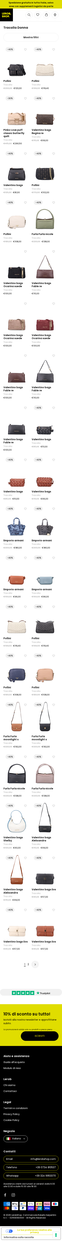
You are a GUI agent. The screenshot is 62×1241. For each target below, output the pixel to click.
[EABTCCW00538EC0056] (16, 569)
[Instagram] (13, 1194)
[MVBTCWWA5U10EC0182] (16, 419)
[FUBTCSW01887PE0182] (45, 716)
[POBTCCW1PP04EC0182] (16, 61)
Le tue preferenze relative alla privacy (34, 1231)
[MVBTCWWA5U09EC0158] (45, 263)
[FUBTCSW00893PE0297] (45, 214)
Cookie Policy (11, 1120)
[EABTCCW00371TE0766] (16, 520)
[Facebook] (5, 1194)
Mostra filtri (31, 37)
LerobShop (16, 1215)
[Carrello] (46, 14)
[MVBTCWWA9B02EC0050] (45, 315)
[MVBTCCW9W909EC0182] (45, 817)
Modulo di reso (12, 1068)
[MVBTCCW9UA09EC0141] (45, 471)
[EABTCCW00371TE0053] (45, 520)
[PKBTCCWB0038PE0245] (16, 110)
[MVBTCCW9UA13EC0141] (16, 471)
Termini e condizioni (15, 1108)
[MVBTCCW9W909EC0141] (16, 869)
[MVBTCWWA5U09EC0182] (45, 367)
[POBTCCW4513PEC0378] (16, 214)
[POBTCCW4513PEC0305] (16, 667)
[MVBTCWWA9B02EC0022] (16, 315)
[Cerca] (29, 14)
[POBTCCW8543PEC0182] (45, 165)
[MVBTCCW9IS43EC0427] (45, 110)
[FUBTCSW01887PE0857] (16, 716)
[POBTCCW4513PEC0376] (45, 667)
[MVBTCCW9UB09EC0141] (45, 921)
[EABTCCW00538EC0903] (45, 569)
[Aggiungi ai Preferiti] (25, 49)
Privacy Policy (11, 1114)
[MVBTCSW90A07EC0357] (16, 817)
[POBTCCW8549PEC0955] (45, 61)
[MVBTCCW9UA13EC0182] (45, 419)
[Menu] (55, 14)
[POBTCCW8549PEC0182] (45, 618)
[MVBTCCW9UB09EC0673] (16, 921)
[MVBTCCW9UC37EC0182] (16, 165)
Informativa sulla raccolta (19, 1237)
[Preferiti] (37, 14)
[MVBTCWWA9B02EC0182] (16, 263)
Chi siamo (9, 1085)
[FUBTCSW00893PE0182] (16, 768)
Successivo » (35, 964)
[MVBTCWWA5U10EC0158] (16, 367)
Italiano (16, 1138)
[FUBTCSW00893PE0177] (45, 768)
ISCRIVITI (40, 1036)
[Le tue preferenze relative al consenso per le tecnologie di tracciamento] (56, 1235)
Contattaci (10, 1091)
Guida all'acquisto (14, 1062)
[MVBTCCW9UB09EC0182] (45, 869)
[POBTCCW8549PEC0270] (16, 618)
